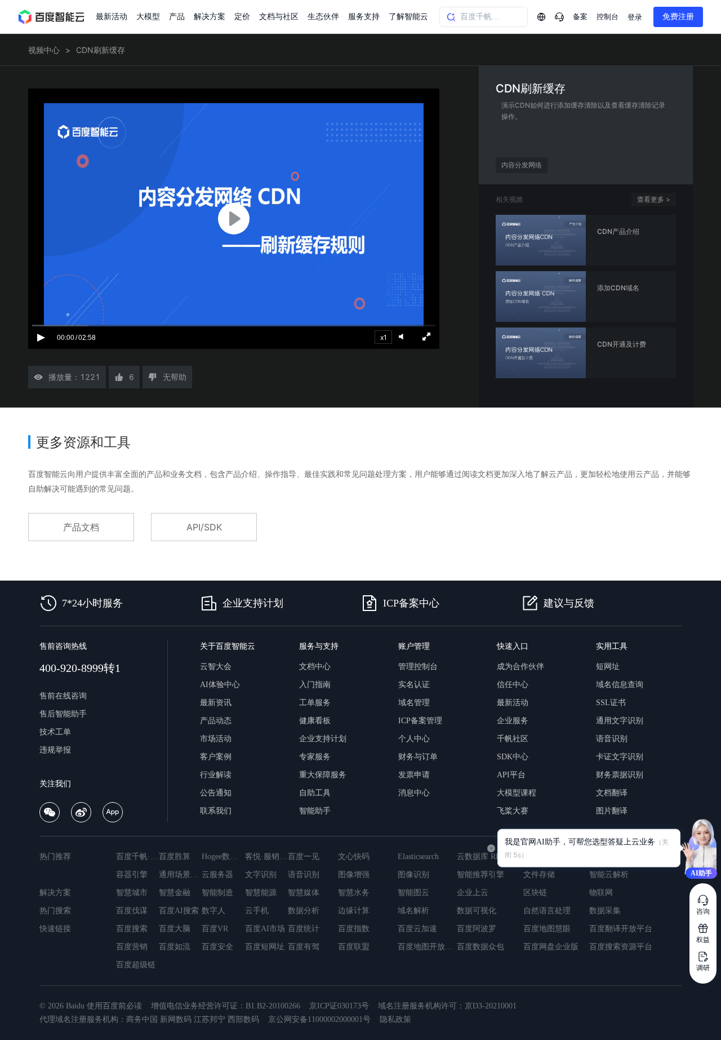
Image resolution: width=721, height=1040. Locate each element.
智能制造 (217, 892)
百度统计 (303, 928)
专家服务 (315, 757)
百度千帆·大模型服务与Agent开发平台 (137, 856)
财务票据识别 (619, 775)
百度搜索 (132, 928)
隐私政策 (395, 1019)
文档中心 (315, 666)
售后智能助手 (63, 714)
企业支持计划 (252, 603)
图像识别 (413, 874)
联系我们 (216, 811)
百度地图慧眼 (547, 928)
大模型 (148, 16)
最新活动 (111, 16)
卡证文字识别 (619, 757)
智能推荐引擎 (480, 874)
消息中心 (414, 793)
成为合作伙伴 (520, 666)
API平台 (511, 775)
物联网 (601, 892)
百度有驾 (303, 946)
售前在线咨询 (63, 696)
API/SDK (204, 527)
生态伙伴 (323, 16)
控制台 (607, 16)
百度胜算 (174, 856)
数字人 (213, 910)
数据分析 (303, 910)
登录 (634, 17)
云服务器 (217, 874)
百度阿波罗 (476, 928)
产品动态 (216, 720)
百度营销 (132, 946)
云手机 (257, 910)
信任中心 (512, 684)
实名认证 (414, 684)
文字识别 (261, 874)
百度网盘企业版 (550, 946)
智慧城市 (132, 892)
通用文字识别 (619, 720)
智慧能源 (261, 892)
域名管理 (414, 702)
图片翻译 (611, 811)
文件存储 (539, 874)
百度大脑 (174, 928)
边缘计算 (354, 910)
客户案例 (216, 757)
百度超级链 (135, 965)
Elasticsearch (418, 856)
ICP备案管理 (420, 720)
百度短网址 (264, 946)
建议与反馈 (569, 603)
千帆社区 (512, 738)
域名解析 (413, 910)
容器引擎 (132, 874)
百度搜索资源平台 (620, 946)
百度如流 (174, 946)
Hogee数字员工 (223, 856)
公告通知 (216, 793)
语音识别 (611, 738)
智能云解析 (609, 874)
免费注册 (678, 16)
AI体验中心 (220, 684)
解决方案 (209, 16)
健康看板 (315, 720)
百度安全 (217, 946)
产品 (177, 16)
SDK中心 (512, 757)
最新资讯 (216, 702)
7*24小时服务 (92, 603)
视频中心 (44, 50)
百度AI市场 (265, 928)
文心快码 (354, 856)
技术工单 (55, 732)
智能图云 (413, 892)
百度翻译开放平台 (620, 928)
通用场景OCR (180, 874)
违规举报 (55, 750)
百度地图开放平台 (427, 946)
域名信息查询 (619, 684)
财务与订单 (418, 757)
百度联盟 (354, 946)
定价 (242, 16)
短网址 (608, 666)
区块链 (535, 892)
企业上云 (472, 892)
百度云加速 (417, 928)
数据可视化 (476, 910)
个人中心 (414, 738)
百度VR (215, 928)
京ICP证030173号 (339, 1006)
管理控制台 (418, 666)
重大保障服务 (322, 775)
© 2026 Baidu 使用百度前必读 (90, 1006)
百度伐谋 (132, 910)
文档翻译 (611, 793)
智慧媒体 (303, 892)
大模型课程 (516, 793)
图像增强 (354, 874)
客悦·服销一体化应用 (266, 856)
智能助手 (315, 811)
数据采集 (605, 910)
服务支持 (364, 16)
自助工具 (315, 793)
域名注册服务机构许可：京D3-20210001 (447, 1006)
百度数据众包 (480, 946)
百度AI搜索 (179, 910)
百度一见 (303, 856)
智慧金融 (174, 892)
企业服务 (512, 720)
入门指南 (315, 684)
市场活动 (216, 738)
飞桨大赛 (512, 811)
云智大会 (216, 666)
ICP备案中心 (411, 603)
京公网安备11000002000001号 (319, 1019)
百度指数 (354, 928)
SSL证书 (611, 702)
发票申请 (414, 775)
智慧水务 (354, 892)
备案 (580, 16)
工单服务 (315, 702)
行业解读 (216, 775)
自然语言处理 (547, 910)
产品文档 (81, 527)
